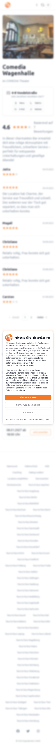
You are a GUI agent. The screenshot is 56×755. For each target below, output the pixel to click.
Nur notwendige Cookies (28, 405)
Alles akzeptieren (28, 397)
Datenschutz (22, 419)
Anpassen (28, 412)
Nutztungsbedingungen (39, 419)
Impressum (10, 419)
